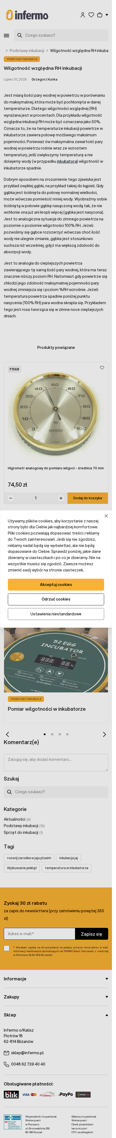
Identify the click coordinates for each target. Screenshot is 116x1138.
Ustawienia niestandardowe (55, 614)
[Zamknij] (106, 515)
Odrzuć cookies (56, 599)
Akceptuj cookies (56, 584)
